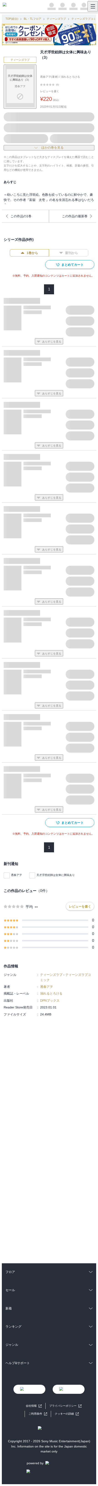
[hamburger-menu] (93, 6)
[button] (67, 1414)
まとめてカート (72, 264)
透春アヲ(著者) (49, 76)
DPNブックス (49, 1000)
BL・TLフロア (32, 18)
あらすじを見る (51, 341)
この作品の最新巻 (75, 216)
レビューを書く (49, 91)
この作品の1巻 (20, 216)
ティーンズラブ (56, 18)
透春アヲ (16, 875)
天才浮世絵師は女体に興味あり (55, 875)
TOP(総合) (11, 18)
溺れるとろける (70, 76)
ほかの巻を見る (52, 147)
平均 (29, 907)
